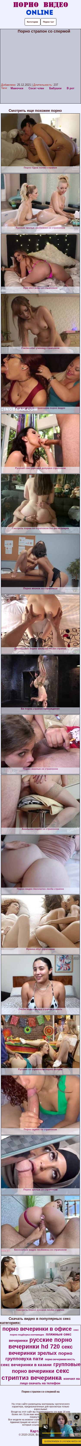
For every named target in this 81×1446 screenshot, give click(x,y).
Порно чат (48, 22)
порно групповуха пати (39, 1356)
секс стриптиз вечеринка (35, 1374)
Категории (32, 22)
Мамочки (17, 88)
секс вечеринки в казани (26, 1364)
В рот (70, 88)
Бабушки (55, 88)
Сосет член (36, 88)
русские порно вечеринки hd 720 (40, 1343)
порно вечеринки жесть (60, 1359)
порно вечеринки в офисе (37, 1329)
